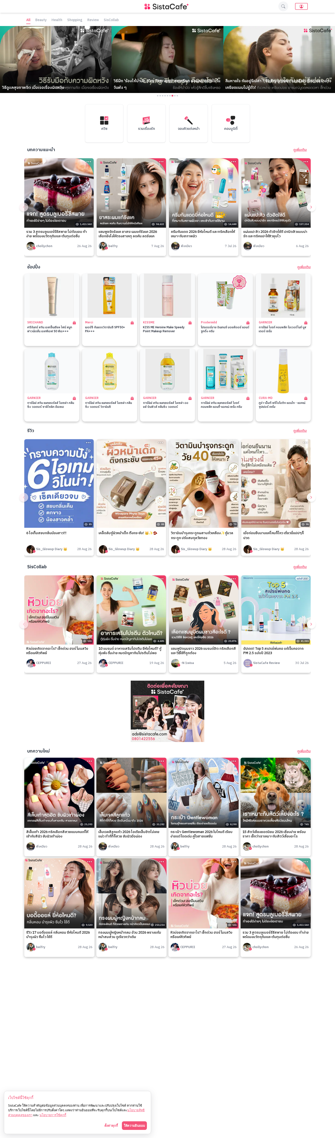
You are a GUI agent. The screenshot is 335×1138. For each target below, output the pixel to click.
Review (93, 20)
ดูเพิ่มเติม (300, 149)
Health (57, 20)
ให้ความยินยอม (134, 1125)
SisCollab (111, 20)
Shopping (74, 20)
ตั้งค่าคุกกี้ (111, 1125)
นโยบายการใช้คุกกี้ (52, 1115)
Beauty (41, 20)
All (28, 20)
